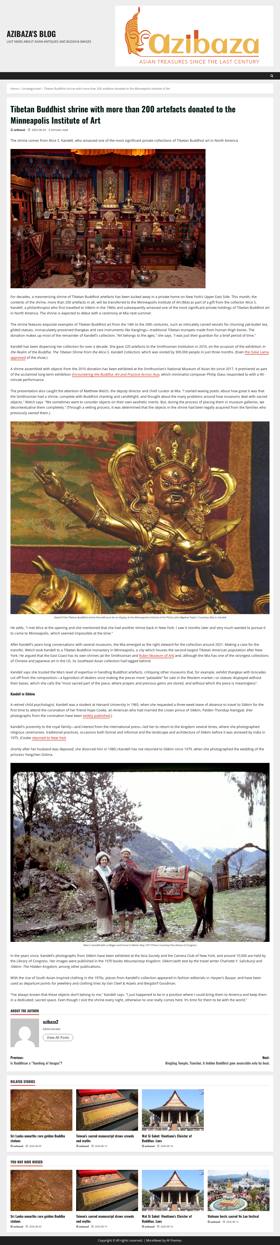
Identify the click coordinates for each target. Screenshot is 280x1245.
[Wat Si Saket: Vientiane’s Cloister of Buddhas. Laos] (173, 1110)
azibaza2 (19, 130)
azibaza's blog (31, 33)
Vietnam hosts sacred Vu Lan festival (233, 1216)
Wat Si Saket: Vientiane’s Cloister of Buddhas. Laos (167, 1138)
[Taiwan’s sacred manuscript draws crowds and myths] (107, 1110)
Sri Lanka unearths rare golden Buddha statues (37, 1138)
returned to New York (49, 737)
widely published (96, 715)
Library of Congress (186, 945)
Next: (217, 1060)
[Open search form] (271, 76)
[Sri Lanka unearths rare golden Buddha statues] (41, 1110)
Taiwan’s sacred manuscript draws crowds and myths (105, 1138)
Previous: (36, 1060)
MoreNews (154, 1240)
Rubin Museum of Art (156, 655)
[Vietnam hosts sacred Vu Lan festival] (239, 1190)
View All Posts (58, 1037)
